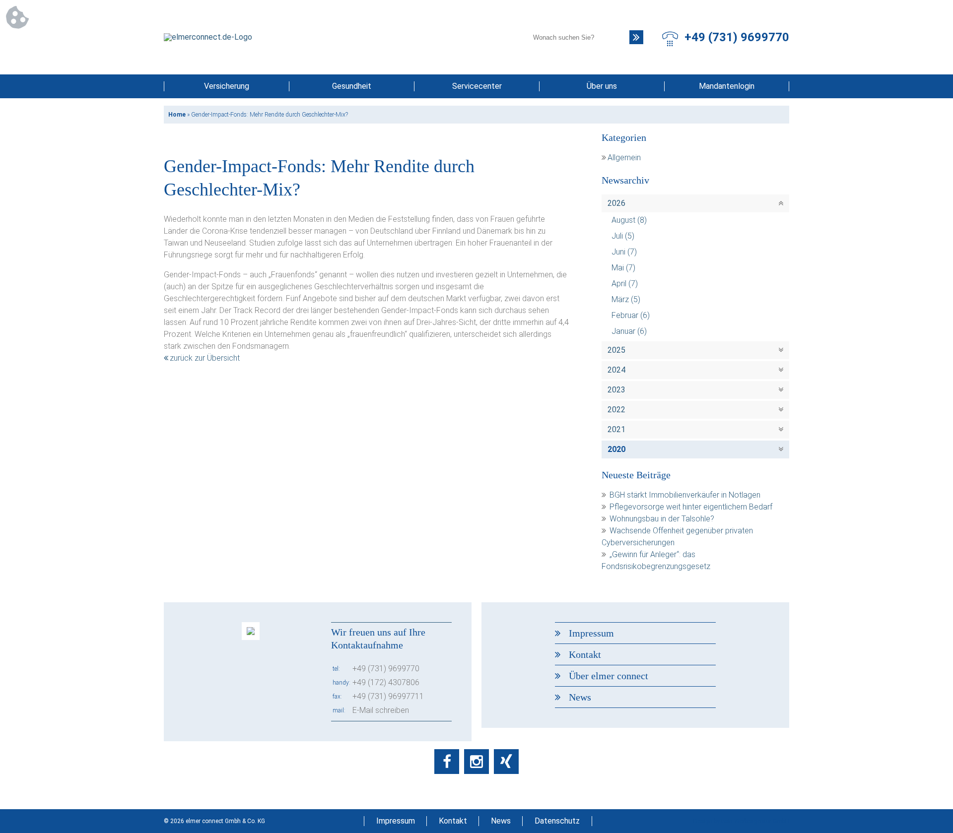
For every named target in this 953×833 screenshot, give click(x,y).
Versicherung (226, 86)
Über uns (602, 86)
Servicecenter (477, 86)
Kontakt (585, 654)
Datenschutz (557, 821)
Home (177, 114)
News (580, 697)
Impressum (591, 633)
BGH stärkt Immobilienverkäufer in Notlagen (685, 495)
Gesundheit (351, 86)
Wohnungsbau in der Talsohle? (662, 518)
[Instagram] (476, 761)
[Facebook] (446, 761)
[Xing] (506, 761)
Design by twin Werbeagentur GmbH (741, 821)
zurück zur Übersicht (205, 358)
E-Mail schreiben (380, 710)
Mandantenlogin (726, 86)
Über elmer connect (608, 675)
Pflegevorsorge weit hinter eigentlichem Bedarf (691, 507)
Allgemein (624, 157)
